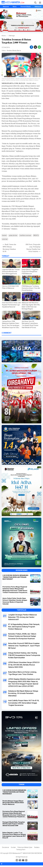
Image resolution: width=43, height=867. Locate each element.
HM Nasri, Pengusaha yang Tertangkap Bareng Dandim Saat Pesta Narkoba (33, 247)
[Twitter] (20, 860)
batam (4, 235)
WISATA (36, 235)
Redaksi (36, 847)
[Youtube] (23, 860)
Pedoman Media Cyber (25, 847)
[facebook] (31, 47)
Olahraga (12, 35)
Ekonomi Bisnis (26, 6)
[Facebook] (16, 860)
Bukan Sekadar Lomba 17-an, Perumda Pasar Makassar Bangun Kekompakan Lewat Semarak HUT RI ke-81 (14, 835)
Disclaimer (5, 847)
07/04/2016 (6, 47)
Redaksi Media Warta (14, 50)
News (14, 6)
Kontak (13, 847)
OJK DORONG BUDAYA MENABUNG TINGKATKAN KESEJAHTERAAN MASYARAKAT (14, 792)
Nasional (6, 6)
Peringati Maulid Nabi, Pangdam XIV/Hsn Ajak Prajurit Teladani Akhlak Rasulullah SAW (14, 823)
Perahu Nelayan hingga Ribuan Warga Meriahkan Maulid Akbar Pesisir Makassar (13, 802)
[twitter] (35, 48)
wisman (5, 239)
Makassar (38, 6)
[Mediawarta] (13, 3)
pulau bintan (13, 235)
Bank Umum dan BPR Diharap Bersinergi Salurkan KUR (9, 247)
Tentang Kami (20, 849)
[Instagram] (26, 860)
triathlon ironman (25, 235)
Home (4, 35)
